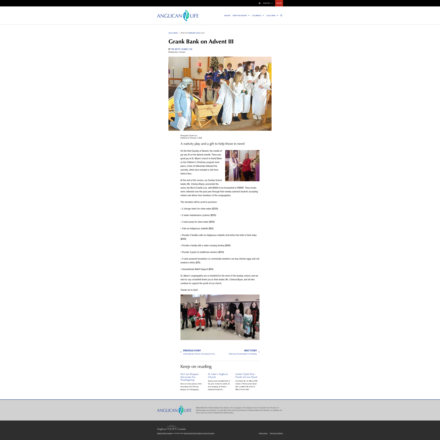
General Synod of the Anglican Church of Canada (199, 433)
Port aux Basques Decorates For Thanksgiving (189, 377)
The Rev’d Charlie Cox (181, 49)
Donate (279, 3)
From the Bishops (240, 15)
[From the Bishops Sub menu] (249, 16)
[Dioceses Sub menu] (272, 3)
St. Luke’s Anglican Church (218, 375)
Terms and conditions (276, 433)
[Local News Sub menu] (277, 16)
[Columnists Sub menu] (263, 16)
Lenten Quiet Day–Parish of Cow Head (246, 375)
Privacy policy (263, 433)
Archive (227, 15)
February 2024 (194, 33)
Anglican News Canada (164, 433)
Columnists (256, 15)
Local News (271, 15)
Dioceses (266, 3)
